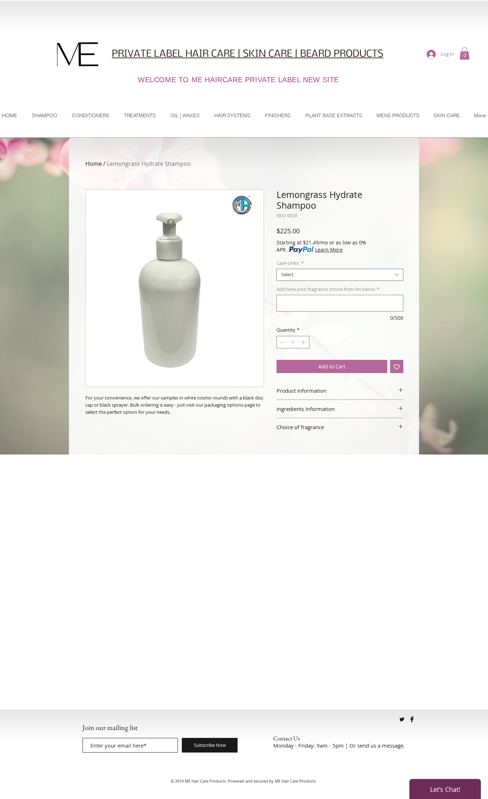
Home (93, 164)
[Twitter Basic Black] (402, 719)
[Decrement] (282, 342)
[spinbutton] (293, 342)
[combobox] (340, 275)
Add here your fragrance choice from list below (328, 289)
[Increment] (304, 342)
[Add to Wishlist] (396, 366)
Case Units (290, 263)
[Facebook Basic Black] (412, 719)
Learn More (329, 249)
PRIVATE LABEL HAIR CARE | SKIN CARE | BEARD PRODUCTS (247, 54)
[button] (464, 53)
